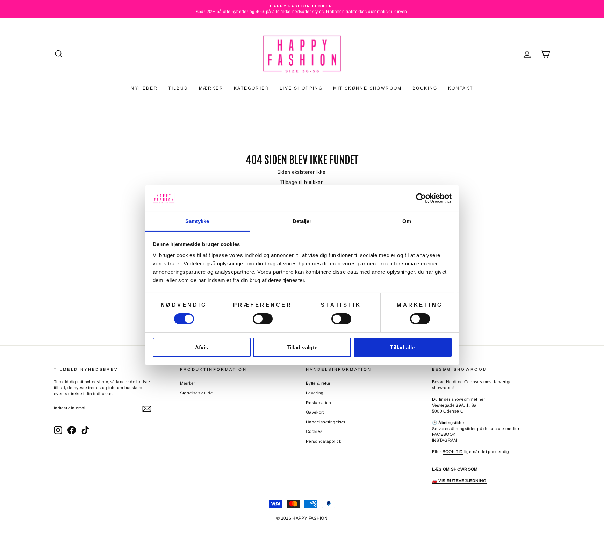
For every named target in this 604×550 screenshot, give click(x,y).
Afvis (201, 347)
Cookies (314, 431)
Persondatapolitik (323, 441)
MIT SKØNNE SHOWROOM (367, 88)
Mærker (187, 383)
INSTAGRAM (445, 440)
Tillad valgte (302, 347)
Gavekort (315, 412)
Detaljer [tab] (302, 221)
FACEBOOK (444, 434)
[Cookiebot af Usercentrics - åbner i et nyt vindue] (421, 198)
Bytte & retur (318, 383)
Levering (315, 393)
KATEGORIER (251, 88)
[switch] (263, 318)
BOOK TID (453, 451)
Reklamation (318, 402)
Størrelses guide (196, 393)
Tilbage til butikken (302, 182)
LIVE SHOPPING (301, 88)
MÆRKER (211, 88)
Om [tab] (406, 221)
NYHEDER (144, 88)
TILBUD (178, 88)
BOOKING (425, 88)
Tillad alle (402, 347)
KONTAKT (460, 88)
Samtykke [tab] (197, 221)
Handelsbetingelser (325, 422)
